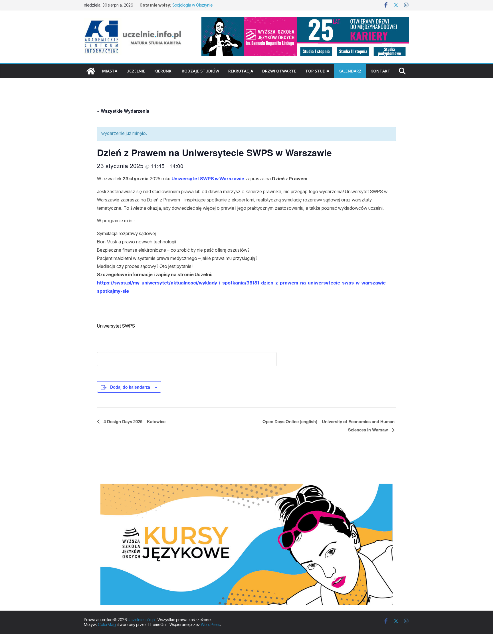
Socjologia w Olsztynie (192, 5)
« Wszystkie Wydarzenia (123, 111)
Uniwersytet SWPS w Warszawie (207, 178)
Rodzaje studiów (200, 71)
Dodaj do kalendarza (130, 387)
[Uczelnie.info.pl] (91, 71)
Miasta (109, 71)
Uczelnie (135, 71)
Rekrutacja (240, 71)
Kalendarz (349, 71)
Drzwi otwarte (279, 71)
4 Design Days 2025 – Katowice (133, 421)
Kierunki (163, 71)
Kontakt (380, 71)
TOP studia (317, 71)
